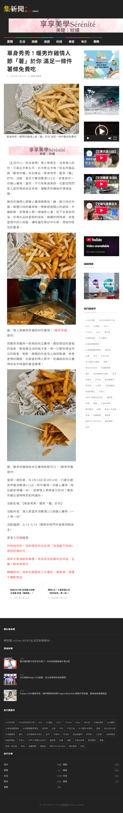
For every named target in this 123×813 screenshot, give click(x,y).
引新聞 (17, 537)
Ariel (87, 326)
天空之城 (105, 355)
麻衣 (87, 427)
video (98, 332)
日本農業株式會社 (101, 373)
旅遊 (47, 41)
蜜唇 (99, 409)
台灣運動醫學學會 (93, 349)
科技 (59, 41)
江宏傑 (98, 385)
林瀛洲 (88, 379)
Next (116, 286)
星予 (114, 373)
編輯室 (38, 76)
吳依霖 (108, 349)
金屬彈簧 (97, 415)
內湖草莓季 (90, 338)
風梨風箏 (109, 421)
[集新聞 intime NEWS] (22, 7)
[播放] (88, 138)
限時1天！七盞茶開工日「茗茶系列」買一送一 (59, 591)
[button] (101, 131)
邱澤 (87, 415)
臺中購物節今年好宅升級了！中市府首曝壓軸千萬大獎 (45, 661)
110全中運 (90, 320)
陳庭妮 (108, 415)
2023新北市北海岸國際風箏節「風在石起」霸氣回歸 (101, 284)
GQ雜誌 (96, 326)
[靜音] (109, 138)
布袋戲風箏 (106, 367)
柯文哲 (98, 379)
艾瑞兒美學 (106, 403)
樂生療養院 (109, 379)
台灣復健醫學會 (92, 343)
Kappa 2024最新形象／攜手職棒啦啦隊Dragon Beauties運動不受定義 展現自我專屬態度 (63, 693)
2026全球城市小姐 (106, 320)
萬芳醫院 (89, 409)
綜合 (6, 781)
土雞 (87, 355)
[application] (101, 131)
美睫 (95, 403)
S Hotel (89, 332)
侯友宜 (107, 332)
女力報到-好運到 (93, 361)
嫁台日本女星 (91, 367)
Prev (86, 286)
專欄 (96, 41)
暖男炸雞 (61, 330)
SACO (106, 326)
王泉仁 (102, 391)
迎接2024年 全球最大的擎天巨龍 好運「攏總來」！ (22, 591)
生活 (22, 41)
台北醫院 (103, 338)
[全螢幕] (115, 138)
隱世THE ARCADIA (93, 421)
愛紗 (87, 373)
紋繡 (87, 403)
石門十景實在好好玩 (94, 397)
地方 (84, 41)
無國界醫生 (90, 391)
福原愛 (109, 397)
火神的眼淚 (109, 385)
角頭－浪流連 (110, 409)
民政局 (88, 385)
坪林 (95, 355)
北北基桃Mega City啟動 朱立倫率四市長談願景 (43, 677)
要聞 (10, 41)
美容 (71, 41)
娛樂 (34, 41)
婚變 (105, 361)
